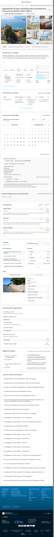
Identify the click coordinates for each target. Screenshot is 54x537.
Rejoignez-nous (44, 495)
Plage (30, 500)
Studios (3, 495)
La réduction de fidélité (15, 492)
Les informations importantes (40, 47)
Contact (6, 517)
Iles (29, 495)
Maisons (4, 492)
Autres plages (39, 274)
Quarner (30, 492)
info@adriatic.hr (18, 520)
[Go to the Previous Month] (4, 125)
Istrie (30, 491)
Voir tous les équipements (9, 86)
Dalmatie (31, 494)
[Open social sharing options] (49, 10)
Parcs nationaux (32, 497)
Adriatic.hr (43, 491)
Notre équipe (43, 494)
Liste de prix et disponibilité (16, 47)
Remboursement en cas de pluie (16, 163)
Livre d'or (43, 492)
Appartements (5, 491)
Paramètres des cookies (48, 531)
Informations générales (46, 497)
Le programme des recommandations (19, 495)
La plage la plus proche (14, 274)
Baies (30, 498)
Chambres (4, 494)
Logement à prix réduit (15, 491)
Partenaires (7, 506)
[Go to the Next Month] (48, 125)
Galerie (4, 47)
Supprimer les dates (45, 154)
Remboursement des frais (16, 494)
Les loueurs (16, 506)
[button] (13, 30)
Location (27, 47)
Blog (42, 498)
